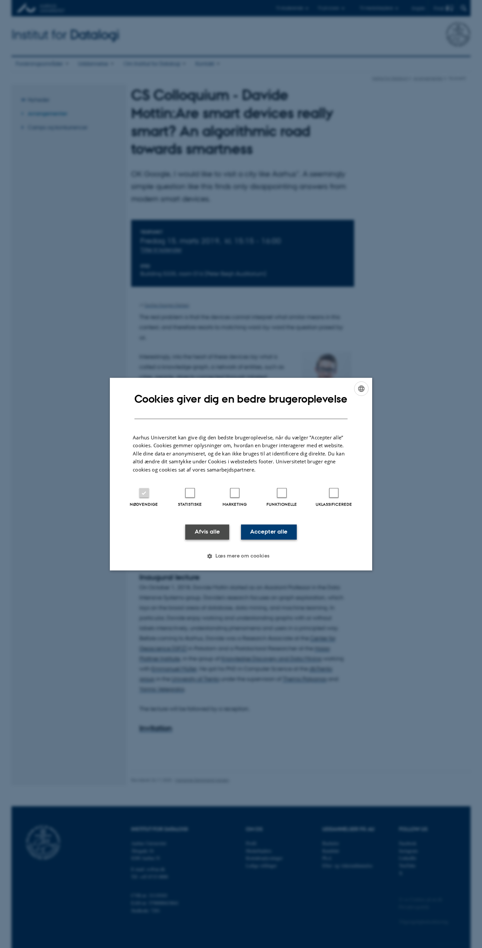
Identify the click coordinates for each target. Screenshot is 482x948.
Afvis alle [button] (207, 532)
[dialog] (241, 474)
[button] (241, 556)
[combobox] (361, 388)
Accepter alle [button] (268, 532)
